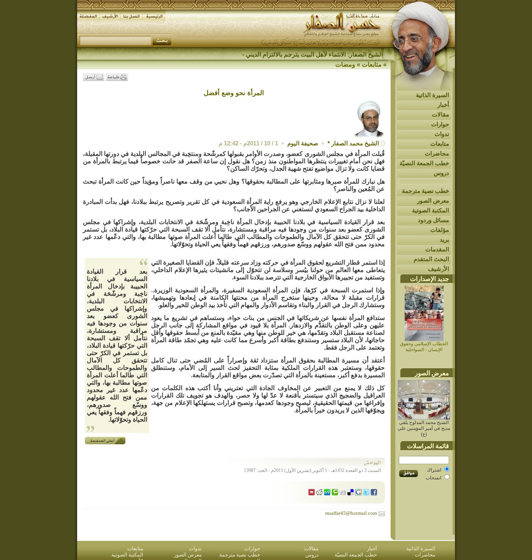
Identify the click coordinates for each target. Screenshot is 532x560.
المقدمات (437, 249)
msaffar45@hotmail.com (351, 513)
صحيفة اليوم (302, 143)
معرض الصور (433, 200)
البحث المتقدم (431, 259)
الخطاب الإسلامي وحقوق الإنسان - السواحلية (424, 346)
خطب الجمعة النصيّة (424, 163)
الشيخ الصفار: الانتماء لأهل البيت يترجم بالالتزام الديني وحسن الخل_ (296, 54)
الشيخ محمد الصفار (355, 143)
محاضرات (437, 153)
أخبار (443, 104)
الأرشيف (438, 268)
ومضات (345, 64)
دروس (441, 173)
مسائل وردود (433, 220)
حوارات (440, 124)
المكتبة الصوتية (430, 210)
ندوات (442, 134)
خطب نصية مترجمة (425, 190)
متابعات (439, 143)
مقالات (440, 114)
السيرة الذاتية (432, 95)
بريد (444, 239)
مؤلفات (439, 229)
